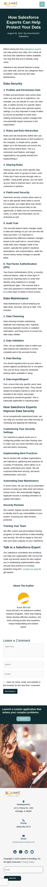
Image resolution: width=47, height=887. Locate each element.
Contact (26, 569)
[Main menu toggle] (42, 4)
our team (34, 569)
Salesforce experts (32, 49)
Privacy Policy (28, 862)
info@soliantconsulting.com (23, 842)
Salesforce (23, 36)
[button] (23, 718)
